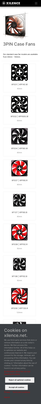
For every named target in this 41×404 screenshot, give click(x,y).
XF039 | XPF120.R (19, 308)
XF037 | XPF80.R (19, 180)
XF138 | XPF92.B (19, 276)
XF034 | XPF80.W (19, 148)
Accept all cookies (16, 387)
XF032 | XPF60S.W (19, 116)
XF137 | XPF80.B (19, 212)
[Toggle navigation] (36, 3)
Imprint (7, 397)
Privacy (7, 392)
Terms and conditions (21, 392)
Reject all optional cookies (20, 380)
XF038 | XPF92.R (19, 244)
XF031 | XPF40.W (19, 84)
